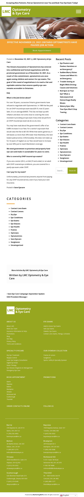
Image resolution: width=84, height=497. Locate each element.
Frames (14, 230)
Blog (8, 336)
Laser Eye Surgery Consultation (17, 360)
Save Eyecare (19, 187)
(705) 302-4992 (13, 434)
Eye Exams (15, 221)
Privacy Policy (11, 341)
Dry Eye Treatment (13, 355)
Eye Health (15, 227)
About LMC (10, 326)
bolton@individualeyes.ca (15, 452)
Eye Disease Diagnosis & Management (20, 368)
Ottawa (9, 392)
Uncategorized (17, 245)
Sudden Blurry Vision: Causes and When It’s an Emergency (68, 75)
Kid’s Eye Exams (49, 329)
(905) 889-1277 (50, 481)
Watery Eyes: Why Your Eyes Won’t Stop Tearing (68, 109)
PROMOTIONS (50, 377)
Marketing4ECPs (38, 495)
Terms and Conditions (14, 344)
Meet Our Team (12, 329)
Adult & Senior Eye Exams (52, 326)
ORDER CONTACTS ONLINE (18, 406)
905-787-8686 (49, 465)
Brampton (10, 389)
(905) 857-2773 (13, 449)
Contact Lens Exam (18, 208)
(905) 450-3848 (50, 449)
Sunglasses (15, 242)
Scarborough (11, 397)
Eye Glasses (15, 224)
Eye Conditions (17, 217)
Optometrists (16, 236)
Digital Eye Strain (12, 363)
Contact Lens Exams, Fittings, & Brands (57, 334)
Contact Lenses (17, 211)
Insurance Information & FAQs (17, 331)
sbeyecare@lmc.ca (13, 484)
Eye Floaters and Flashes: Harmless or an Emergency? (68, 66)
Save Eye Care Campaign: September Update (26, 294)
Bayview (9, 384)
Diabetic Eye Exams (50, 331)
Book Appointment (42, 50)
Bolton (9, 387)
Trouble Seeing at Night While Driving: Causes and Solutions (68, 84)
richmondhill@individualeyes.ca (54, 468)
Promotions (11, 334)
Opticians (15, 233)
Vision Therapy (11, 365)
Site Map (9, 339)
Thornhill (9, 399)
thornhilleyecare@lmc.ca (52, 484)
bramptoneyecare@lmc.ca (52, 452)
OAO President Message (17, 297)
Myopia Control (12, 358)
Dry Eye (14, 214)
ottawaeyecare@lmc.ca (14, 468)
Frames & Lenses (49, 355)
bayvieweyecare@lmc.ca (52, 436)
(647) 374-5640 (13, 481)
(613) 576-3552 (13, 465)
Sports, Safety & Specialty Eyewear (55, 360)
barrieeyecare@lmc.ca (14, 436)
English (66, 495)
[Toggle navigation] (78, 11)
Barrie (9, 382)
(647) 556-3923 (50, 434)
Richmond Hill (11, 394)
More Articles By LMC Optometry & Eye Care (30, 270)
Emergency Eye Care (13, 370)
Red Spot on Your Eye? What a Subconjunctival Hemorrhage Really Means (68, 97)
